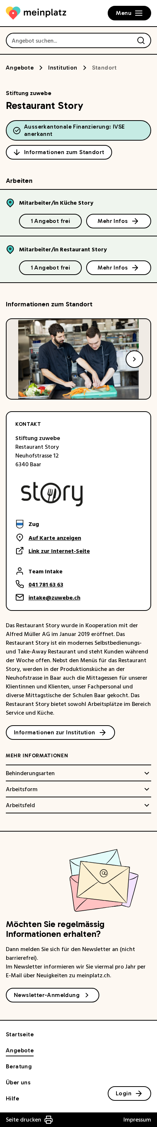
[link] (52, 524)
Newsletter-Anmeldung (47, 994)
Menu (123, 12)
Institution (62, 67)
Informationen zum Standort (64, 152)
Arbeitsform (22, 789)
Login (123, 1093)
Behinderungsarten (30, 773)
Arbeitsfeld (20, 805)
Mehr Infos (112, 220)
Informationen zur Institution (54, 732)
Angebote (20, 67)
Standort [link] (104, 67)
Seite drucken (23, 1120)
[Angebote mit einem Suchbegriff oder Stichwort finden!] (141, 40)
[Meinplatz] (36, 13)
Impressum (137, 1120)
